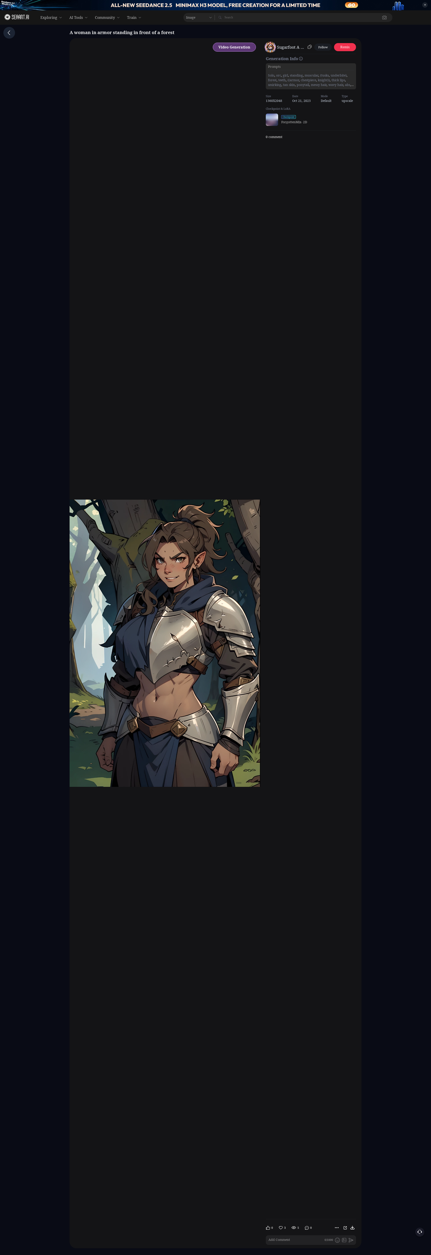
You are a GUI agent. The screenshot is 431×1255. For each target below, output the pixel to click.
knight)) (323, 80)
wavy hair (335, 85)
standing (296, 75)
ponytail (302, 85)
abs (347, 85)
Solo (271, 75)
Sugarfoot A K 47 (291, 47)
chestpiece (308, 80)
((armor (293, 80)
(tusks (324, 75)
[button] (314, 17)
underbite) (338, 75)
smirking (274, 85)
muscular (311, 75)
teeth (281, 80)
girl (285, 75)
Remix (345, 47)
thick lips (338, 80)
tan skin (288, 85)
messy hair (318, 85)
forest (272, 80)
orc (278, 75)
